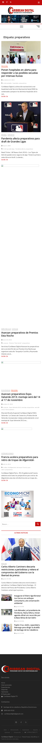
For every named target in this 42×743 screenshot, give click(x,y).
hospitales (16, 83)
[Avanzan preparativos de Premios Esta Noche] (21, 245)
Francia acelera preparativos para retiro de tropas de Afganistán (19, 458)
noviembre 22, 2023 (8, 80)
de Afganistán (12, 467)
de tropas (19, 467)
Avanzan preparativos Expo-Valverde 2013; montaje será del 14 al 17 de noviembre (20, 397)
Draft (4, 149)
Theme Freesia (26, 737)
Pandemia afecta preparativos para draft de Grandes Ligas (20, 140)
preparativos (22, 83)
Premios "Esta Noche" (15, 343)
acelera (5, 467)
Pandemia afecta (20, 149)
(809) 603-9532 (9, 710)
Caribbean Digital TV (11, 696)
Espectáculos (6, 329)
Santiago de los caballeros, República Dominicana (20, 707)
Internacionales (7, 453)
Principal (4, 66)
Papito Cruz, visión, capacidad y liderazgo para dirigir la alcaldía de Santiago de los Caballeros (27, 627)
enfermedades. (7, 83)
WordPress (34, 737)
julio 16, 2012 (6, 464)
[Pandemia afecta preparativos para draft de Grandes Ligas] (21, 116)
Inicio (3, 683)
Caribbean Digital (7, 737)
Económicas (5, 390)
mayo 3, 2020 (6, 145)
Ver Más (6, 96)
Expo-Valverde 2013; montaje (17, 407)
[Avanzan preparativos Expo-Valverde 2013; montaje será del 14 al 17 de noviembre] (21, 374)
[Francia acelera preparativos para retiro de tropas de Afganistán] (21, 439)
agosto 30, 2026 (6, 578)
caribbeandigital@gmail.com (13, 714)
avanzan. (6, 343)
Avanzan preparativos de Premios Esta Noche (19, 334)
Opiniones (4, 692)
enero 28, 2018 (7, 340)
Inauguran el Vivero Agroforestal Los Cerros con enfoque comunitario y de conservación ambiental (27, 599)
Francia (25, 467)
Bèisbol (4, 135)
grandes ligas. (11, 149)
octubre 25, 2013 (7, 404)
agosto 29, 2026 (19, 633)
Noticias (15, 329)
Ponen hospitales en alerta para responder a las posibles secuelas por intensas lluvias (19, 72)
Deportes (11, 135)
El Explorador (5, 694)
